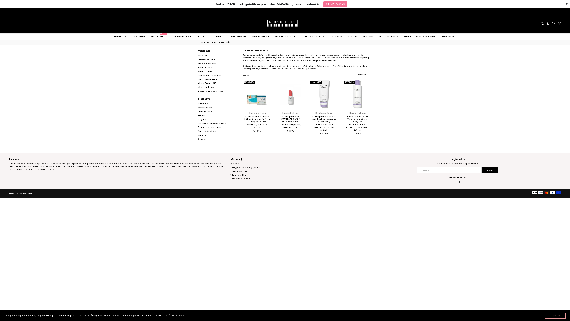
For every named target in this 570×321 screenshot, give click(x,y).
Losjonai (202, 119)
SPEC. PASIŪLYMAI (159, 36)
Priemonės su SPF (207, 59)
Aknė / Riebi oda (206, 87)
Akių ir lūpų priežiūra (208, 83)
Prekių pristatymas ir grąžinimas (246, 167)
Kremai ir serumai (207, 63)
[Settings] (548, 23)
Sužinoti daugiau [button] (175, 315)
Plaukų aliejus (205, 111)
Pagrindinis (203, 42)
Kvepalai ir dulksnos (314, 36)
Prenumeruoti (490, 170)
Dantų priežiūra (238, 36)
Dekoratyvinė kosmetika (210, 75)
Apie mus (234, 163)
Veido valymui (205, 67)
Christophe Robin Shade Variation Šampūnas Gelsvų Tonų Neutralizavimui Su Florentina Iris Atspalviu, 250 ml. (357, 123)
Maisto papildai (260, 36)
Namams (336, 36)
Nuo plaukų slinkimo (208, 131)
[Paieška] (542, 23)
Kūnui (219, 36)
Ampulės (202, 55)
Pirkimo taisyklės (238, 175)
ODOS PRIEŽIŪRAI (182, 36)
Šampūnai (203, 103)
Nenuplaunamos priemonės (212, 123)
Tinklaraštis (447, 36)
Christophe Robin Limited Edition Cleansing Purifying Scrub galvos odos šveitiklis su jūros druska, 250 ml (257, 122)
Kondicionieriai (205, 107)
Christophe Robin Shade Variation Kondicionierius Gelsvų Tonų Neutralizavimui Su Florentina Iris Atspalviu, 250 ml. (324, 123)
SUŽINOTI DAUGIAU (335, 4)
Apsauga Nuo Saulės (286, 36)
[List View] (248, 74)
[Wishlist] (553, 23)
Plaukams (203, 36)
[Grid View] (244, 74)
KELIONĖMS (368, 36)
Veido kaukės (205, 71)
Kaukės (202, 115)
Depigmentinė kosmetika (210, 90)
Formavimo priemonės (209, 127)
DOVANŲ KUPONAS (388, 36)
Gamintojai (120, 36)
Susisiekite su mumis (240, 178)
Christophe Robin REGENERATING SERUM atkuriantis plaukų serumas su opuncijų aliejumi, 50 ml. (291, 122)
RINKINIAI (352, 36)
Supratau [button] (555, 315)
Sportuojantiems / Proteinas (419, 36)
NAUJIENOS (139, 36)
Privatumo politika (239, 171)
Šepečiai (202, 138)
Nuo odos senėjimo (208, 79)
